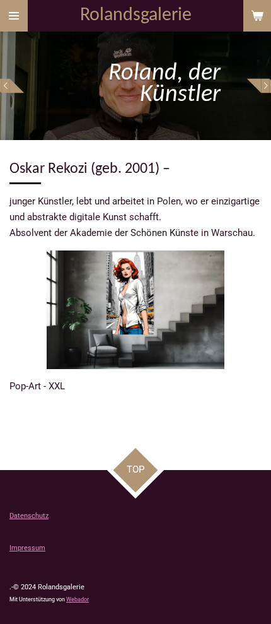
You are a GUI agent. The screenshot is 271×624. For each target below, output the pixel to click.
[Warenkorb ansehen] (257, 16)
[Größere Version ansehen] (135, 309)
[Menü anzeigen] (14, 16)
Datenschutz (29, 516)
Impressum (27, 548)
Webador (77, 599)
